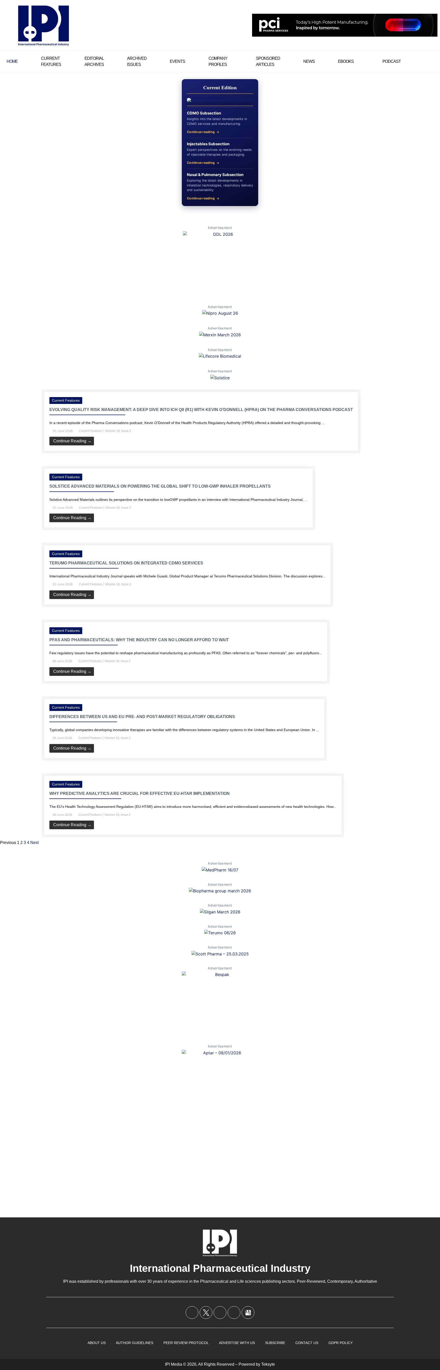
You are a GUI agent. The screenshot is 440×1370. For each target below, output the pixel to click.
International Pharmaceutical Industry (220, 1268)
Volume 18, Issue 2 (118, 431)
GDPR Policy (340, 1343)
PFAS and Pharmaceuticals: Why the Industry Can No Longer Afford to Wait (139, 640)
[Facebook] (192, 1312)
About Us (97, 1343)
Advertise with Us (237, 1343)
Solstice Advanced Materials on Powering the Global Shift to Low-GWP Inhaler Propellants (160, 486)
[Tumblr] (234, 1312)
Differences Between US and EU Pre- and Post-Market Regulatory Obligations (142, 717)
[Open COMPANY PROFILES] (231, 62)
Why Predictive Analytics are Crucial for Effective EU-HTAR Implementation (139, 793)
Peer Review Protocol (186, 1343)
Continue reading (201, 132)
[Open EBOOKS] (357, 62)
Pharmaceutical (214, 1281)
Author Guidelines (134, 1343)
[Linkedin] (220, 1312)
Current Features (66, 400)
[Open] (431, 62)
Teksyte (268, 1364)
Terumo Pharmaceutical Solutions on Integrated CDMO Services (126, 563)
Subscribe (275, 1343)
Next (34, 842)
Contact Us (306, 1343)
